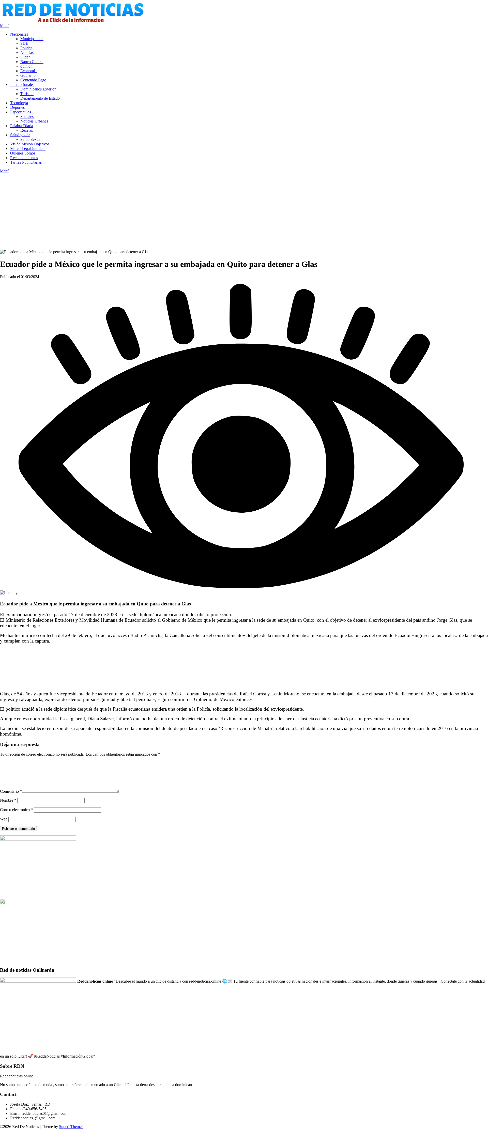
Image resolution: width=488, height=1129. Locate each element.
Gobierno (28, 75)
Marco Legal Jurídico (27, 148)
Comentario (11, 791)
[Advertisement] (244, 211)
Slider (25, 57)
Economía (28, 71)
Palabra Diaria (21, 126)
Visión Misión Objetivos (29, 144)
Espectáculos (20, 112)
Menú (4, 25)
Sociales (27, 116)
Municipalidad (31, 39)
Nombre (8, 800)
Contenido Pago (33, 80)
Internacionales (22, 84)
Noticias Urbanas (34, 121)
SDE (24, 43)
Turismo (27, 93)
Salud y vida (20, 135)
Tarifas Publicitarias (26, 162)
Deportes (17, 107)
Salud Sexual (30, 139)
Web (3, 819)
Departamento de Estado (40, 98)
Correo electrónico (16, 809)
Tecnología (19, 103)
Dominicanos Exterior (38, 89)
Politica (26, 48)
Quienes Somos (22, 153)
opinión (26, 66)
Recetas (26, 130)
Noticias (27, 52)
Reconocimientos (24, 158)
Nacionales (19, 34)
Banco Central (31, 61)
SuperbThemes (71, 1126)
